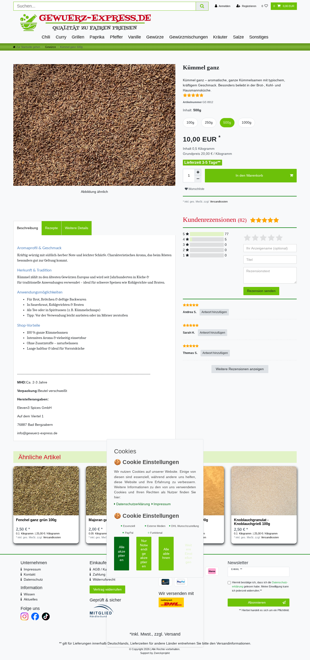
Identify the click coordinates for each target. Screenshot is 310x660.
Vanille (134, 37)
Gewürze (155, 37)
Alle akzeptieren (121, 553)
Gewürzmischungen (188, 37)
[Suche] (202, 6)
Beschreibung (27, 228)
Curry (61, 37)
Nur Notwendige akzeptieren (144, 553)
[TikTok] (46, 616)
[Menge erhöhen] (197, 172)
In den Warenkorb (249, 175)
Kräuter (220, 37)
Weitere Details (76, 228)
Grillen (78, 37)
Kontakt (29, 574)
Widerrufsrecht (104, 579)
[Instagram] (24, 616)
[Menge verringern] (197, 179)
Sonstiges (258, 37)
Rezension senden (261, 291)
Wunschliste (196, 189)
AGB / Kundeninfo (106, 569)
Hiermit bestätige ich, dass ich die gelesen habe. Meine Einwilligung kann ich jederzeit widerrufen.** (260, 586)
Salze (238, 37)
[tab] (27, 228)
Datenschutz (33, 579)
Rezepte (51, 228)
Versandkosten (218, 201)
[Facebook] (35, 616)
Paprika (97, 37)
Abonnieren (257, 602)
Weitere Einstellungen (188, 553)
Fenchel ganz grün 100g (36, 520)
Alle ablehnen (166, 553)
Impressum (32, 569)
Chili (46, 37)
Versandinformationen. (234, 643)
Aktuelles (31, 599)
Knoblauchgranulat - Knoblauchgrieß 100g (252, 522)
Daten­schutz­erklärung (133, 504)
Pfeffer (116, 37)
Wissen (29, 594)
